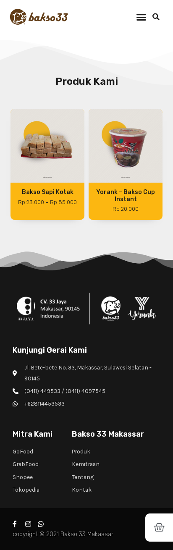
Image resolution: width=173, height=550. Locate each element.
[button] (141, 17)
